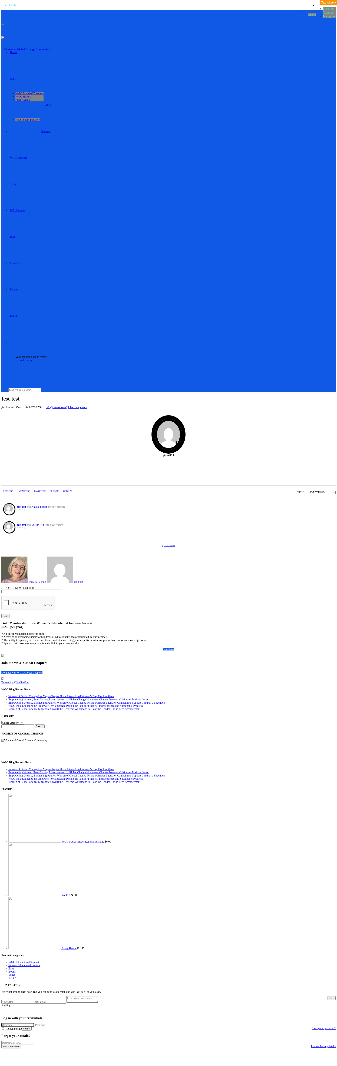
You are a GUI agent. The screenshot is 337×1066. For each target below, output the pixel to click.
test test (21, 506)
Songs (11, 974)
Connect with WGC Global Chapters (21, 672)
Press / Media (22, 99)
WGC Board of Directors (29, 93)
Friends (54, 491)
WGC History (23, 96)
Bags (11, 968)
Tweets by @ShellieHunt (15, 682)
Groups (67, 491)
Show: (300, 492)
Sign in (26, 1028)
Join (12, 78)
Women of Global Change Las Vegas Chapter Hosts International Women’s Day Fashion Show (61, 696)
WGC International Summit (23, 962)
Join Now (168, 649)
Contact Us (16, 263)
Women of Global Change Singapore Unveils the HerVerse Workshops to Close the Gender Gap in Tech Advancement (74, 708)
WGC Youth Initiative (27, 119)
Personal (9, 491)
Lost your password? (324, 1028)
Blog (12, 236)
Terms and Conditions (203, 1011)
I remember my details (323, 1046)
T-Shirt (12, 977)
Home (13, 52)
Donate (14, 289)
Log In (312, 14)
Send (331, 998)
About (48, 104)
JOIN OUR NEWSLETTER (17, 587)
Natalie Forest (39, 506)
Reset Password (11, 1046)
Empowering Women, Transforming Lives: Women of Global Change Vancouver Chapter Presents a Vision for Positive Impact (78, 699)
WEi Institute (17, 210)
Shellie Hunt (38, 524)
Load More (169, 545)
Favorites (40, 491)
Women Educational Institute (24, 965)
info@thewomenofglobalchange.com (66, 407)
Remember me (13, 1028)
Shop (13, 184)
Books (12, 971)
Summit (45, 131)
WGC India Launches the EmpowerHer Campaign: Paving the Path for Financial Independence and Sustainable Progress (75, 705)
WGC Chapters (18, 157)
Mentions (24, 491)
